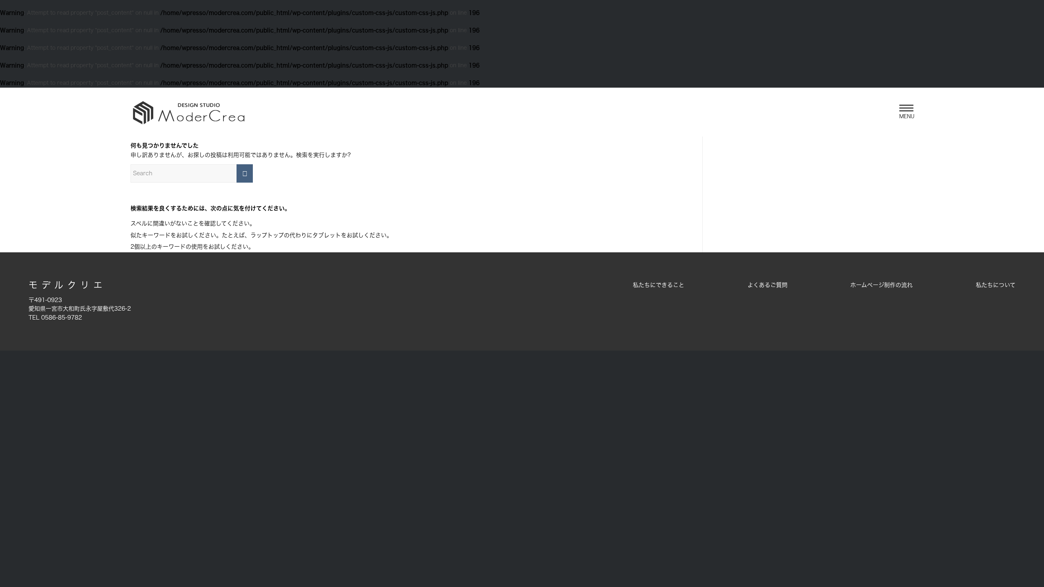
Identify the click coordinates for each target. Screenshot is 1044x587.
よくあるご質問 (767, 285)
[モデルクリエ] (188, 112)
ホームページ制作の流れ (881, 285)
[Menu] (904, 112)
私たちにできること (658, 285)
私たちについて (995, 285)
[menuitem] (904, 112)
